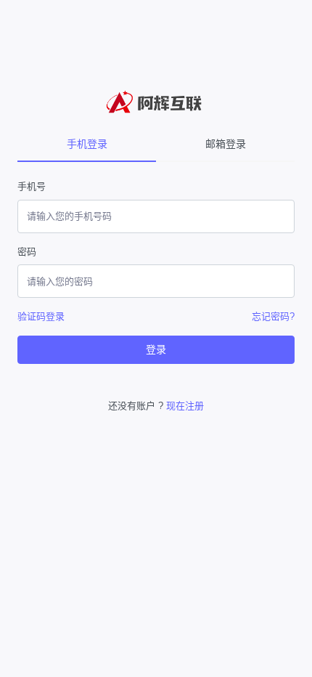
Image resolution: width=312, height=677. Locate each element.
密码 (26, 251)
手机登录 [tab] (87, 144)
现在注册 (185, 405)
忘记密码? (273, 316)
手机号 (31, 186)
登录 (156, 349)
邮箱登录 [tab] (225, 144)
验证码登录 (41, 316)
